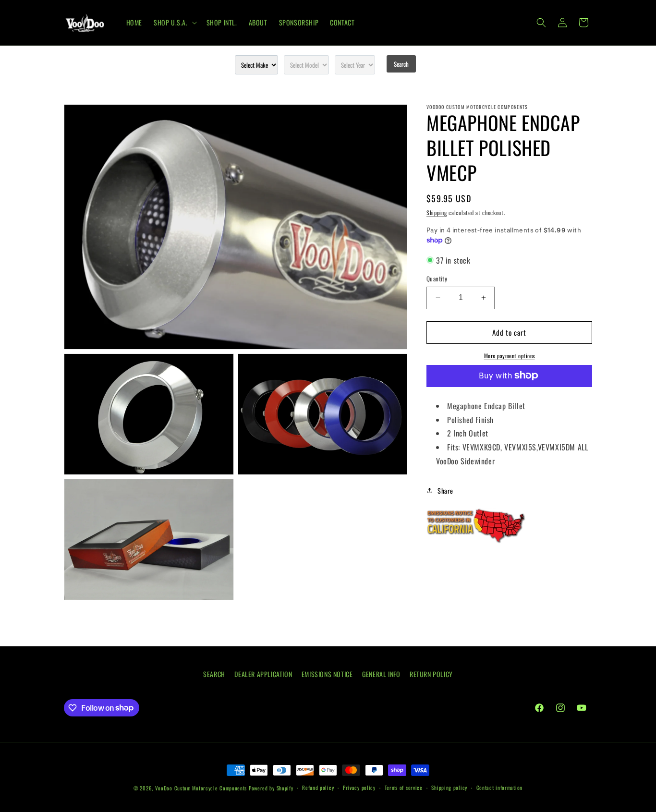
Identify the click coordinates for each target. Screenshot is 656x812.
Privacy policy (359, 787)
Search (401, 64)
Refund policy (318, 787)
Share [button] (445, 490)
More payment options (509, 355)
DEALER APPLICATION (263, 674)
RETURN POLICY (431, 674)
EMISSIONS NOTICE (327, 674)
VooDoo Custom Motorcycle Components (201, 788)
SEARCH (214, 674)
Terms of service (404, 787)
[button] (174, 22)
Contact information (499, 787)
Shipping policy (449, 787)
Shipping (436, 212)
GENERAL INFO (381, 674)
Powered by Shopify (271, 788)
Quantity (436, 278)
